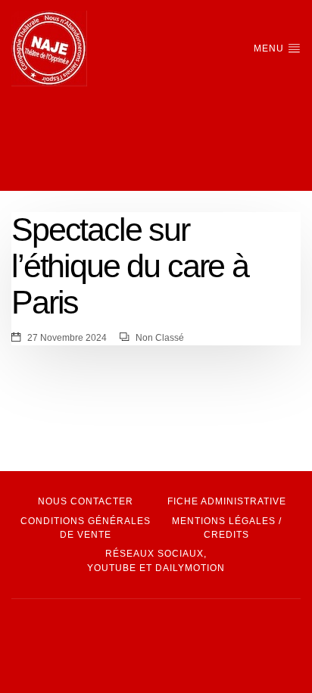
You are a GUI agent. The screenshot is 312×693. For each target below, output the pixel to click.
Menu (270, 48)
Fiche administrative (226, 501)
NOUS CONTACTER (85, 501)
